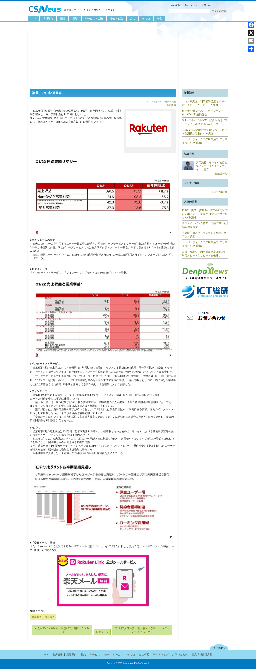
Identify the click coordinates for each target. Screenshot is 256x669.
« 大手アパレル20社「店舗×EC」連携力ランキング (62, 630)
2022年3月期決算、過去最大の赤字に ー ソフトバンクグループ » (142, 630)
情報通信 (48, 18)
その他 (146, 18)
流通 (75, 18)
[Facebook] (251, 25)
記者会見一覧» (221, 173)
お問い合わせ (208, 5)
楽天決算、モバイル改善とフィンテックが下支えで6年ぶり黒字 (211, 166)
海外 (106, 654)
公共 (132, 18)
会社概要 (175, 5)
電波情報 (57, 654)
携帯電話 (49, 617)
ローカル (118, 654)
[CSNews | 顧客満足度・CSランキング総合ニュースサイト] (45, 13)
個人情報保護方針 (202, 654)
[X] (251, 33)
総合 (159, 18)
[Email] (251, 41)
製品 (83, 654)
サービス (95, 654)
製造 (62, 18)
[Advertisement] (128, 59)
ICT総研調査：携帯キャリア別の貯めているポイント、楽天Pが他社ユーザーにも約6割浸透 (205, 214)
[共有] (251, 49)
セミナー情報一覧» (219, 192)
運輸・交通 (116, 18)
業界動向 (71, 654)
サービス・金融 (94, 18)
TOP (33, 18)
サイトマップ (190, 5)
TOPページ (102, 632)
